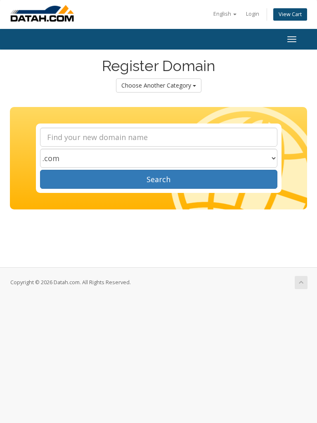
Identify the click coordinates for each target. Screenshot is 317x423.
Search (158, 179)
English (222, 13)
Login (252, 13)
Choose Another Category (157, 85)
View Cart (290, 14)
